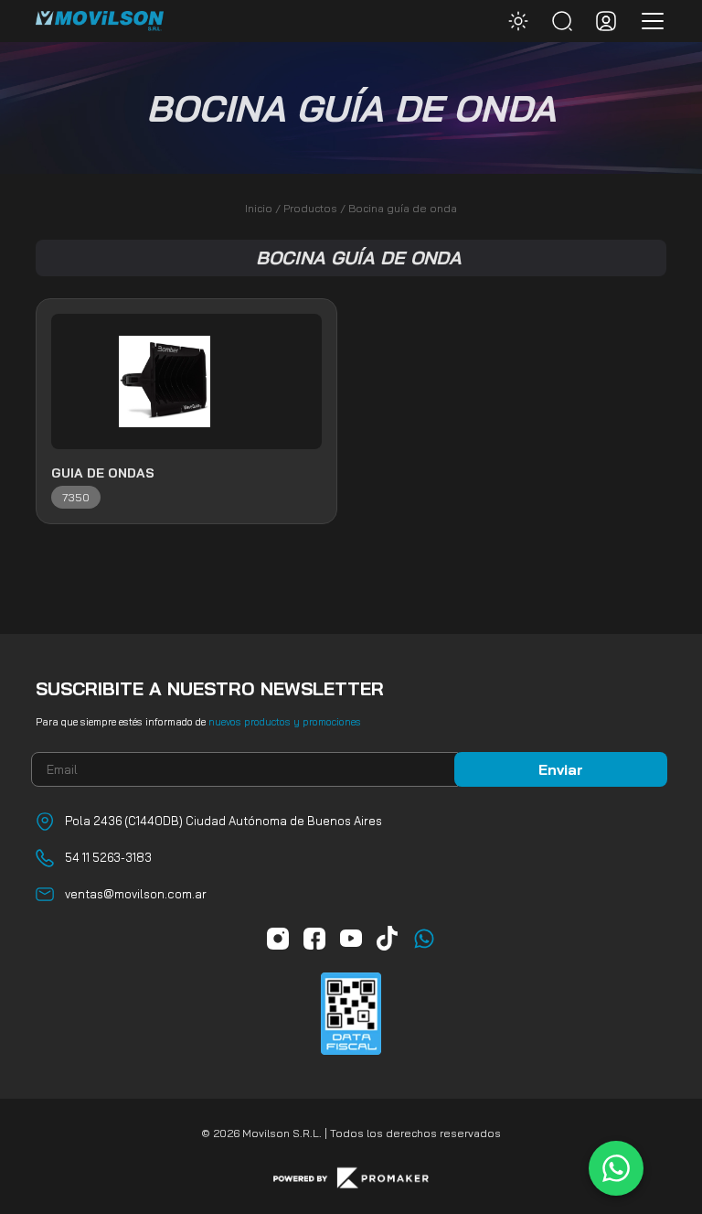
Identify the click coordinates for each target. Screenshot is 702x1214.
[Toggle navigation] (647, 21)
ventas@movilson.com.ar (136, 893)
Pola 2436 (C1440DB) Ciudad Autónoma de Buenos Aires (223, 820)
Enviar (560, 769)
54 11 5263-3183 (108, 857)
